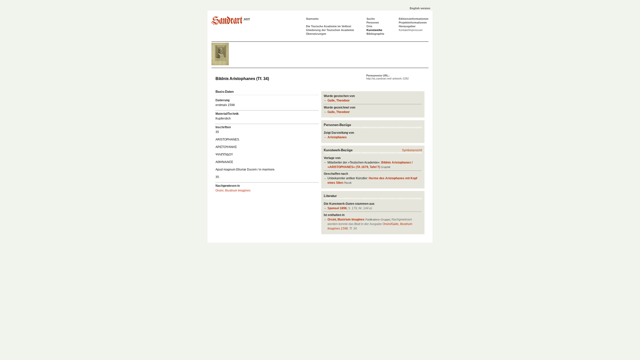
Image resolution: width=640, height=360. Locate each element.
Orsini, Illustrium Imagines (346, 219)
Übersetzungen (316, 33)
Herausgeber (407, 26)
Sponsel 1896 (337, 208)
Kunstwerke (374, 30)
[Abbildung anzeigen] (227, 64)
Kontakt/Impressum (410, 30)
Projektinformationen (413, 22)
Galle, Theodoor (339, 100)
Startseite (312, 18)
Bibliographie (375, 33)
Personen (372, 22)
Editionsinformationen (413, 18)
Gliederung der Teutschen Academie (330, 30)
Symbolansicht (412, 150)
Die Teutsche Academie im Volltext (328, 26)
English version (420, 8)
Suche (370, 18)
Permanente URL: (387, 77)
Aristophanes (337, 137)
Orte (369, 26)
